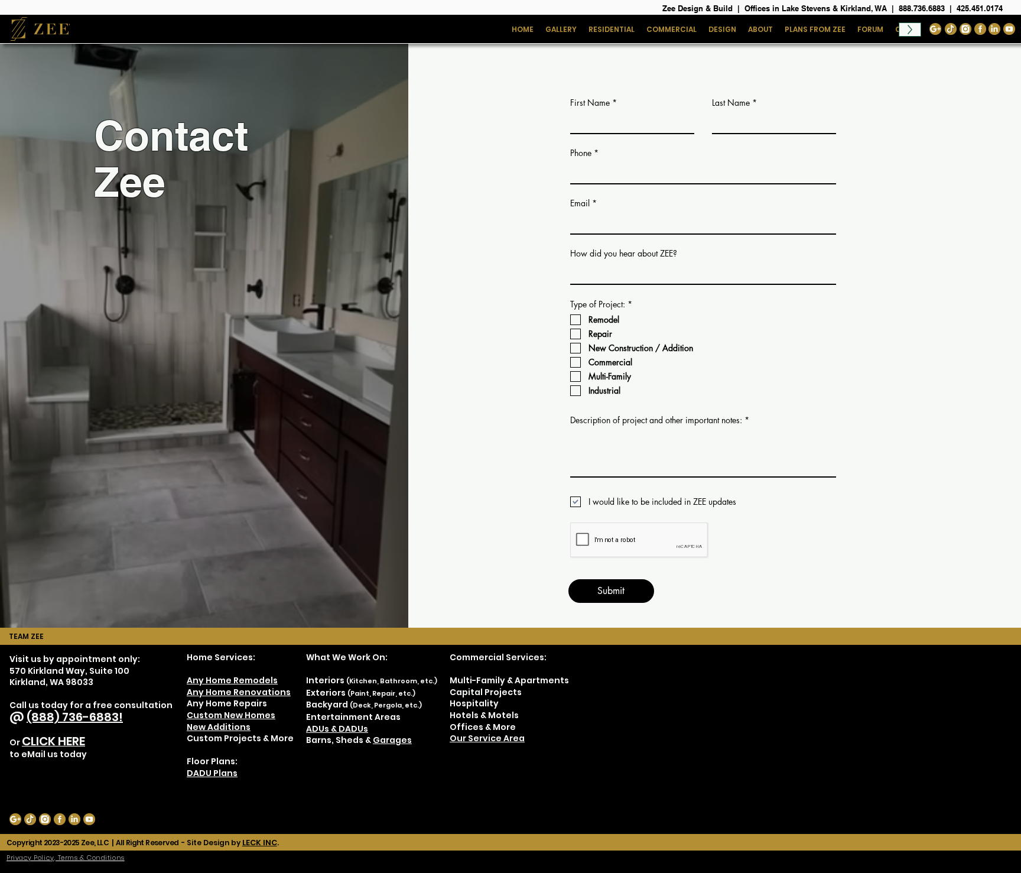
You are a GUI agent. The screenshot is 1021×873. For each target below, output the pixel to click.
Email (580, 203)
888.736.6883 (922, 8)
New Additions (219, 727)
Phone (580, 153)
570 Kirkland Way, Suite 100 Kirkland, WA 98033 (69, 677)
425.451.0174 (980, 8)
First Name (590, 103)
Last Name (731, 103)
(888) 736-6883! (75, 717)
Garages (392, 740)
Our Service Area (487, 738)
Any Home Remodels (232, 680)
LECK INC (259, 842)
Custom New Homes (231, 715)
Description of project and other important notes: (656, 420)
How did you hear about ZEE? (623, 253)
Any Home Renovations (239, 692)
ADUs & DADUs (337, 729)
